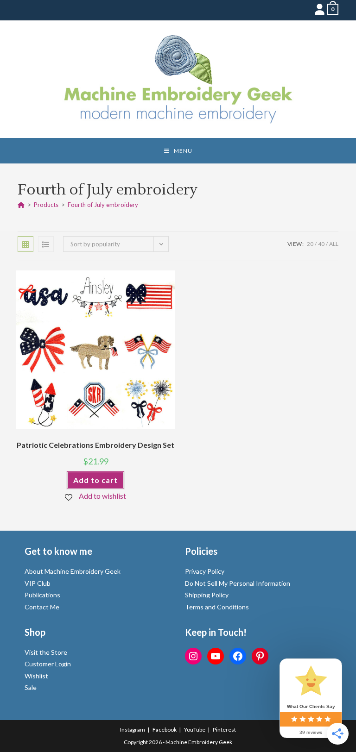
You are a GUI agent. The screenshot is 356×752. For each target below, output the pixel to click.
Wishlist (36, 676)
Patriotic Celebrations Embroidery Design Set (95, 444)
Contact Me (42, 607)
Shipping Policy (207, 595)
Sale (31, 687)
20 (310, 243)
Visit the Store (46, 652)
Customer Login (48, 664)
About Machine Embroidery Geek (73, 571)
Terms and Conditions (217, 607)
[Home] (21, 204)
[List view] (46, 244)
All (333, 243)
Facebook (165, 729)
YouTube (194, 729)
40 (321, 243)
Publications (42, 595)
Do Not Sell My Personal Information (237, 583)
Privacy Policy (204, 571)
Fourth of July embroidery (103, 204)
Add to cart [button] (95, 480)
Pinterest (224, 729)
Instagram (132, 729)
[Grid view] (25, 244)
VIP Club (38, 583)
